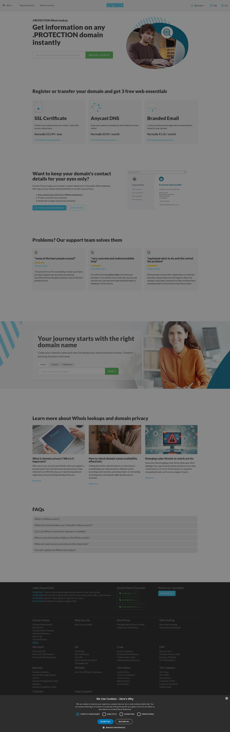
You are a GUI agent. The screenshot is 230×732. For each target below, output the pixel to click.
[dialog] (115, 713)
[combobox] (226, 698)
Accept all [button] (105, 721)
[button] (115, 727)
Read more (127, 709)
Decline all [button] (124, 721)
